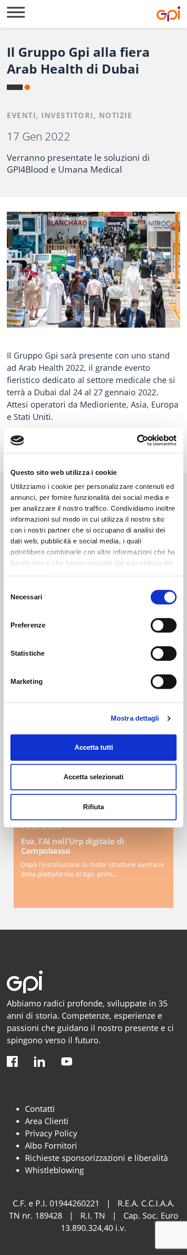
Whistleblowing (54, 1170)
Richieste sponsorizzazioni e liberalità (96, 1157)
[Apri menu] (16, 14)
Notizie (116, 115)
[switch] (164, 625)
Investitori (67, 115)
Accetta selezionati (93, 777)
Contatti (40, 1108)
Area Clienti (47, 1121)
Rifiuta (93, 807)
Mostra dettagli (135, 718)
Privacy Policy (51, 1133)
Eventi (21, 115)
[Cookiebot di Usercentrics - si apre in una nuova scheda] (137, 440)
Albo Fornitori (51, 1145)
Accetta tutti (93, 747)
